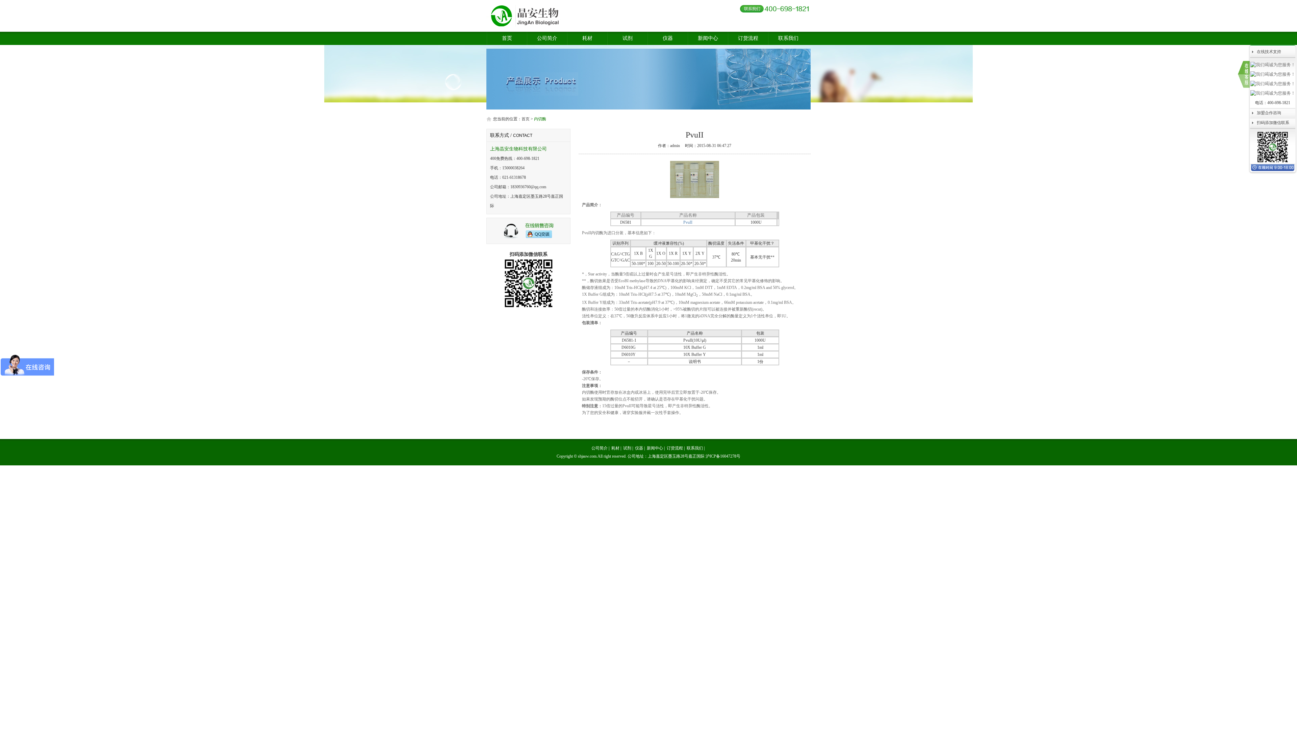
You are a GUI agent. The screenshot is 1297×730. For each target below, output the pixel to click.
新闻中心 (708, 38)
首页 (507, 38)
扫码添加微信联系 (1273, 122)
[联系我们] (1244, 74)
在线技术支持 (1269, 51)
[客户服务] (528, 237)
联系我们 (788, 38)
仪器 (668, 38)
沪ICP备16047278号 (723, 456)
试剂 (627, 38)
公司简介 (547, 38)
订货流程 (748, 38)
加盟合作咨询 (1269, 113)
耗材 (587, 38)
